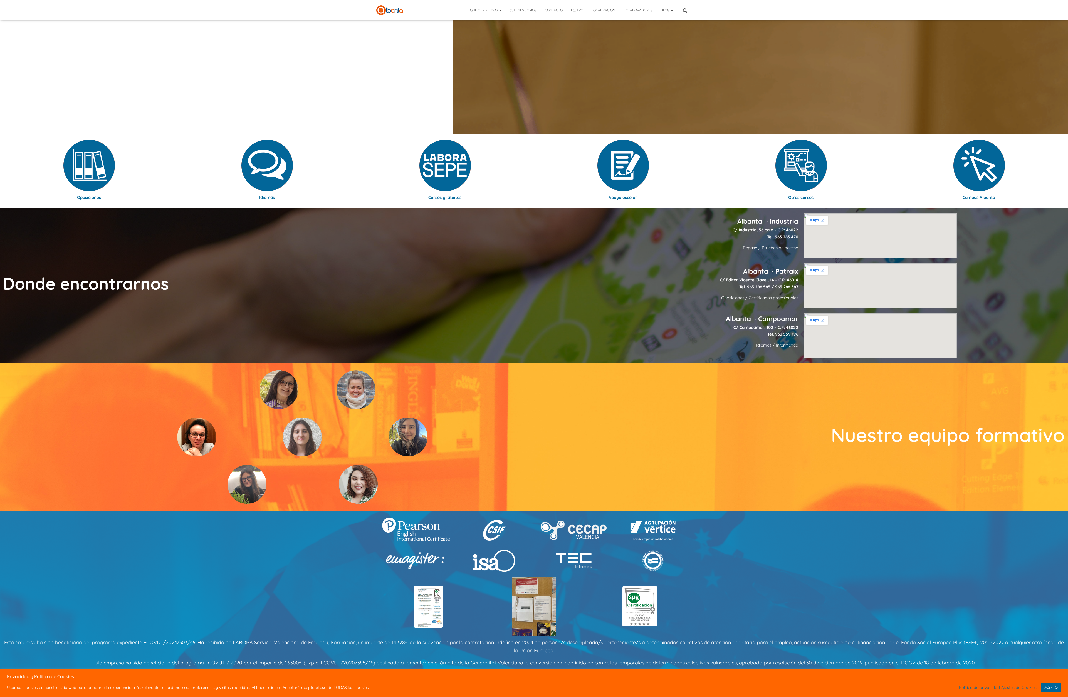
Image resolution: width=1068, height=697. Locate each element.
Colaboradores (638, 10)
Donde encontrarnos (86, 283)
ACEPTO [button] (1051, 687)
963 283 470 (786, 236)
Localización (603, 10)
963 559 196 (786, 334)
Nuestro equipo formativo (948, 435)
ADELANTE (534, 87)
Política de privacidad (979, 687)
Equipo (577, 10)
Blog (665, 10)
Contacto (554, 10)
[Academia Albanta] (389, 10)
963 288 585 (758, 286)
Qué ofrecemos (484, 10)
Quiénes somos (523, 10)
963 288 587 (786, 286)
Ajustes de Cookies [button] (1019, 687)
